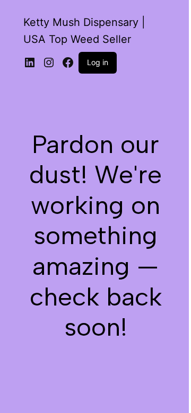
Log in (97, 62)
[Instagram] (48, 62)
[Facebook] (68, 62)
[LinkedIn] (29, 62)
